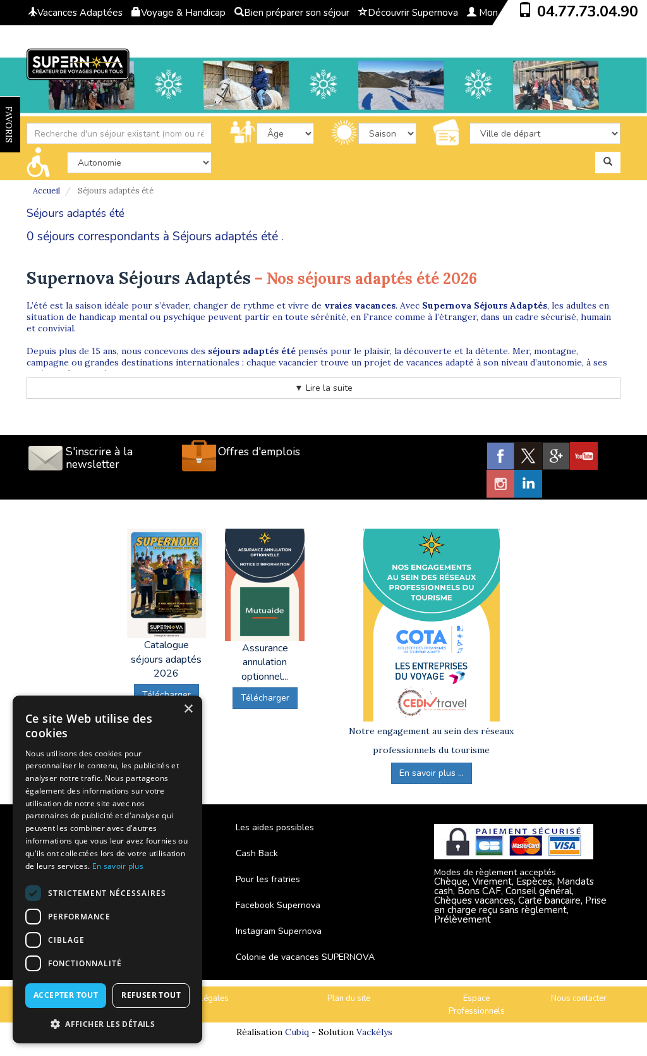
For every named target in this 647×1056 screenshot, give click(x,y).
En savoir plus (117, 866)
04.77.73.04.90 (587, 11)
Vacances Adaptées (80, 12)
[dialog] (107, 869)
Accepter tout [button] (65, 995)
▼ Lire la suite (323, 388)
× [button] (188, 709)
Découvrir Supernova (413, 12)
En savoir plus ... (431, 773)
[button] (107, 1023)
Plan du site (348, 998)
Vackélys (374, 1032)
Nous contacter (579, 998)
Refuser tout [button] (151, 995)
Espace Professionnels (477, 1005)
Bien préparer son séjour (296, 12)
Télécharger (265, 698)
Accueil (46, 190)
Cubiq (297, 1032)
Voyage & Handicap (183, 12)
